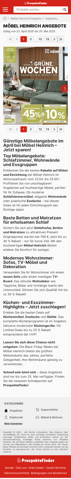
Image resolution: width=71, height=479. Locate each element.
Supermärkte (49, 409)
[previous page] (17, 39)
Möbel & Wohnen (52, 417)
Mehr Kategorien (13, 423)
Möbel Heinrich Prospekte (26, 18)
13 (47, 39)
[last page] (61, 39)
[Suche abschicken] (65, 10)
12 (40, 39)
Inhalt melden (36, 467)
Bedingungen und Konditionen (49, 472)
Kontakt (9, 467)
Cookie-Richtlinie (56, 467)
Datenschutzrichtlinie (16, 472)
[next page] (54, 39)
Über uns (21, 467)
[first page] (10, 39)
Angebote (51, 18)
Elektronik (16, 417)
